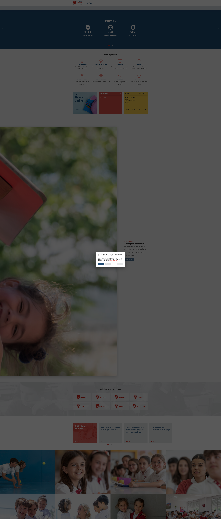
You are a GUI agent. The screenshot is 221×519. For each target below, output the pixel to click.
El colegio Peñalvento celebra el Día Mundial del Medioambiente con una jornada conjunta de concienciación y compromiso (135, 430)
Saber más (128, 259)
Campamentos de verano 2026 (140, 3)
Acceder (77, 109)
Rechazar (108, 263)
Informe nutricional (142, 93)
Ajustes (120, 263)
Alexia (107, 3)
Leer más (103, 441)
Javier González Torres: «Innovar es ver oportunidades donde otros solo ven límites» (110, 429)
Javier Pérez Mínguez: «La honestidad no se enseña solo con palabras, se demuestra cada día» (160, 429)
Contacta (102, 3)
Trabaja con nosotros (129, 3)
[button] (107, 45)
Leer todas (77, 441)
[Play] (110, 30)
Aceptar (101, 263)
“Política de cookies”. (113, 260)
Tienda (111, 3)
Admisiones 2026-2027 (118, 3)
